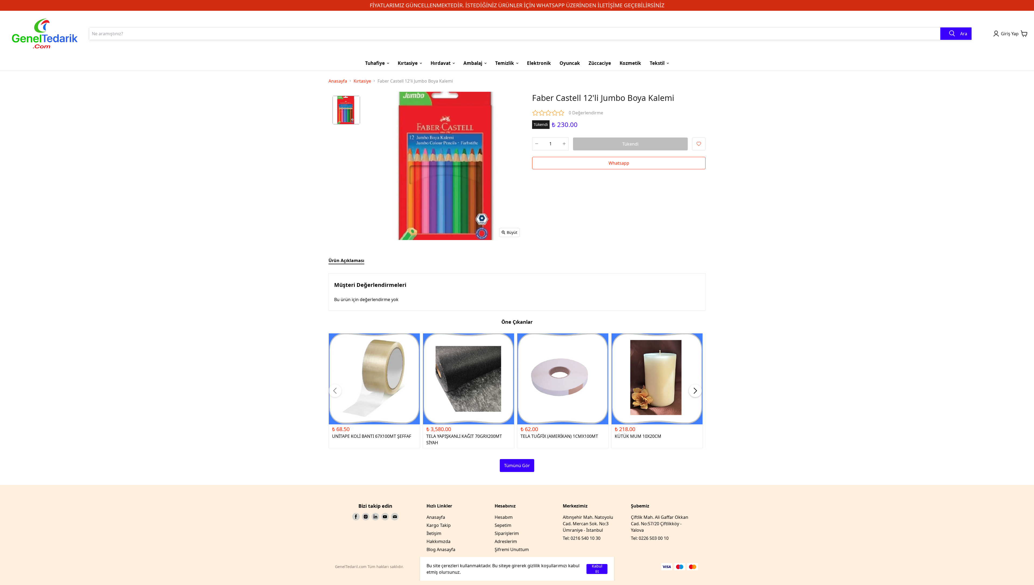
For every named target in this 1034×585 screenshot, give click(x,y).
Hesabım (504, 517)
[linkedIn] (375, 516)
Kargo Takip (439, 525)
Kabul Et (597, 569)
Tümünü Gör (517, 465)
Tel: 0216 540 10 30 (581, 538)
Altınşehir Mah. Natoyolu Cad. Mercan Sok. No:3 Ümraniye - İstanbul (588, 523)
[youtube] (385, 516)
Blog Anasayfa (441, 549)
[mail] (395, 516)
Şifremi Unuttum (512, 549)
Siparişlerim (507, 533)
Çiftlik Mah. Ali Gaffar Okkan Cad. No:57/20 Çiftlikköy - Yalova (659, 523)
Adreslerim (506, 541)
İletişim (434, 533)
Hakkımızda (438, 541)
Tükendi (630, 144)
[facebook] (356, 516)
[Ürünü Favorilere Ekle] (698, 144)
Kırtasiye (362, 81)
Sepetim (503, 525)
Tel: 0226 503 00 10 (650, 538)
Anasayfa (338, 81)
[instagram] (365, 516)
